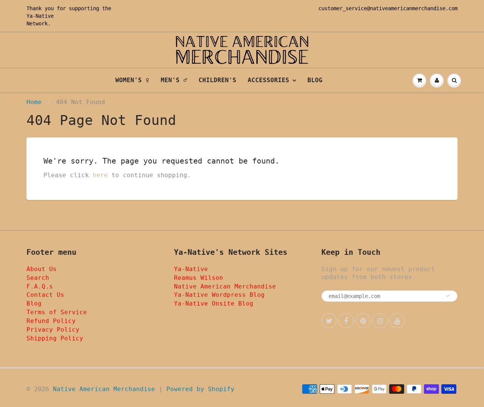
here (100, 175)
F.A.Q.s (39, 286)
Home (34, 102)
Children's (217, 80)
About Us (41, 269)
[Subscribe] (448, 296)
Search (37, 277)
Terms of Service (56, 312)
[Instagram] (380, 320)
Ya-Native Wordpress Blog (219, 294)
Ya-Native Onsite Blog (213, 303)
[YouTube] (397, 320)
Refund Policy (51, 320)
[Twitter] (329, 320)
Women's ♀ (132, 80)
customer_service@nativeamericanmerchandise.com (388, 8)
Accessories (268, 80)
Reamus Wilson (198, 277)
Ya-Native (40, 16)
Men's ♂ (174, 80)
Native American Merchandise (225, 286)
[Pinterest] (363, 320)
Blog (315, 80)
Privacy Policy (52, 329)
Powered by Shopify (200, 389)
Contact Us (45, 294)
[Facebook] (346, 320)
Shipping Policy (54, 338)
